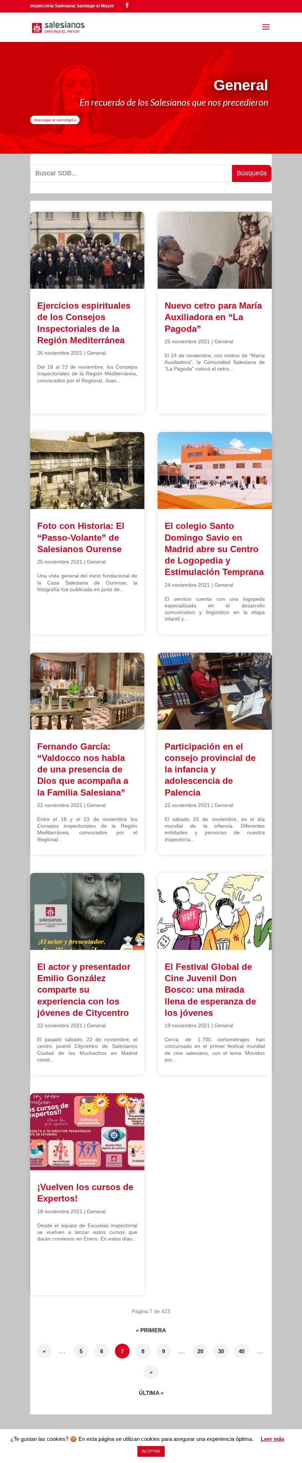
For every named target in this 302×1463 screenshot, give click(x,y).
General (96, 353)
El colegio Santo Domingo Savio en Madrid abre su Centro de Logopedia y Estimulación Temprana (214, 549)
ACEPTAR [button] (151, 1451)
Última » (151, 1393)
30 (221, 1351)
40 (242, 1351)
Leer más (272, 1439)
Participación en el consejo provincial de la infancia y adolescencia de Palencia (210, 769)
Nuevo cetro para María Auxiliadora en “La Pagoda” (213, 317)
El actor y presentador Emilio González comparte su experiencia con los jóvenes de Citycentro (83, 990)
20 (200, 1351)
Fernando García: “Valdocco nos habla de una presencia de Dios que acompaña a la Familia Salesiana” (82, 769)
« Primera (151, 1330)
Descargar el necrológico (55, 120)
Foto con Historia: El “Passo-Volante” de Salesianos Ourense (80, 537)
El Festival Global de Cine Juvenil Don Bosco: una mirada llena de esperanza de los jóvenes (210, 990)
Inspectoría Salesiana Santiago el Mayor (72, 5)
